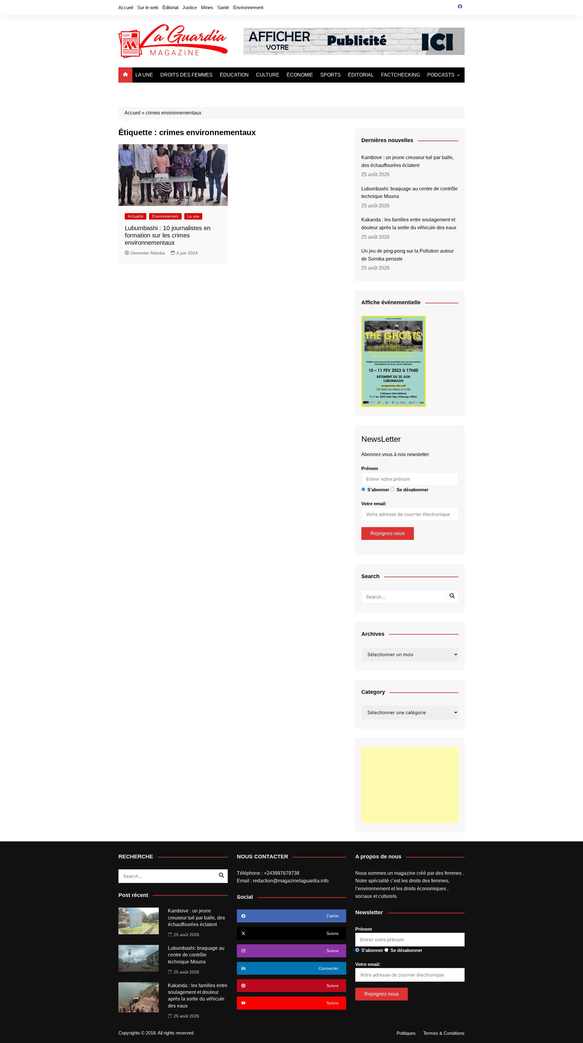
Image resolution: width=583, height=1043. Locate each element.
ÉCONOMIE (300, 74)
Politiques (406, 1033)
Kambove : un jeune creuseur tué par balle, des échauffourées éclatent (407, 161)
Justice (189, 7)
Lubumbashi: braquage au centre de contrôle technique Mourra (409, 192)
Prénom (369, 468)
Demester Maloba (148, 253)
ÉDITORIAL (361, 74)
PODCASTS (441, 74)
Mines (207, 7)
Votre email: (374, 503)
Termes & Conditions (444, 1033)
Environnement (248, 7)
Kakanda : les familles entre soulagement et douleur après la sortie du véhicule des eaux (408, 223)
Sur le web (147, 7)
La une (193, 216)
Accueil (125, 7)
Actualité (135, 216)
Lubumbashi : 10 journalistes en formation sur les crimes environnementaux (167, 235)
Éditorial (170, 7)
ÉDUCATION (234, 74)
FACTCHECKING (400, 74)
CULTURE (267, 74)
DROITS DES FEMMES (186, 74)
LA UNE (144, 74)
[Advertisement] (410, 785)
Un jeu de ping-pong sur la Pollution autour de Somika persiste (407, 254)
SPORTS (330, 74)
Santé (223, 7)
